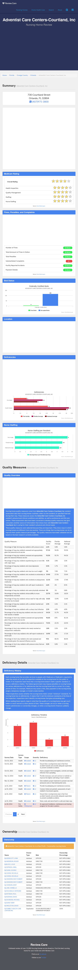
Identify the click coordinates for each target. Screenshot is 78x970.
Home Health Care (38, 10)
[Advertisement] (39, 41)
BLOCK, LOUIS (10, 864)
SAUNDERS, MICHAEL (13, 899)
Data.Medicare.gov (41, 206)
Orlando (33, 75)
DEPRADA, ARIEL (11, 867)
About (60, 10)
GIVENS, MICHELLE (12, 873)
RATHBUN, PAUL (11, 894)
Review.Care (10, 3)
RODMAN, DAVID (11, 897)
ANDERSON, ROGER (12, 861)
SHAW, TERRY (10, 902)
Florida (11, 75)
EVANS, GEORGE (11, 870)
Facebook (43, 954)
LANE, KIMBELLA (11, 888)
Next (23, 814)
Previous (8, 814)
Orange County (22, 75)
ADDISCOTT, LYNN (12, 858)
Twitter (43, 957)
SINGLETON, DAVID (12, 905)
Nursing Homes (22, 10)
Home (4, 75)
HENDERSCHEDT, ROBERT (14, 879)
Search (51, 10)
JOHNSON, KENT (11, 885)
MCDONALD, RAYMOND (13, 891)
